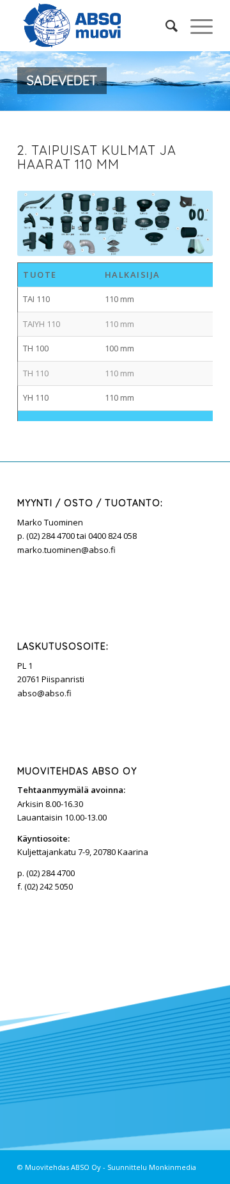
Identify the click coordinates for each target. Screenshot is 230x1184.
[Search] (165, 25)
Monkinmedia (172, 1167)
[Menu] (195, 25)
